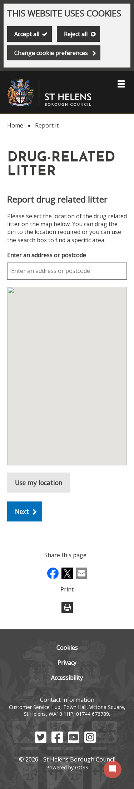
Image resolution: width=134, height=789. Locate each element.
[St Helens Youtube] (73, 741)
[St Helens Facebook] (57, 741)
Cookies (67, 647)
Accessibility (67, 677)
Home (15, 125)
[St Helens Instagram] (90, 741)
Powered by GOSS (67, 767)
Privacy (67, 662)
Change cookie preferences (51, 53)
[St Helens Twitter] (40, 741)
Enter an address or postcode (46, 255)
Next (22, 511)
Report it (47, 125)
